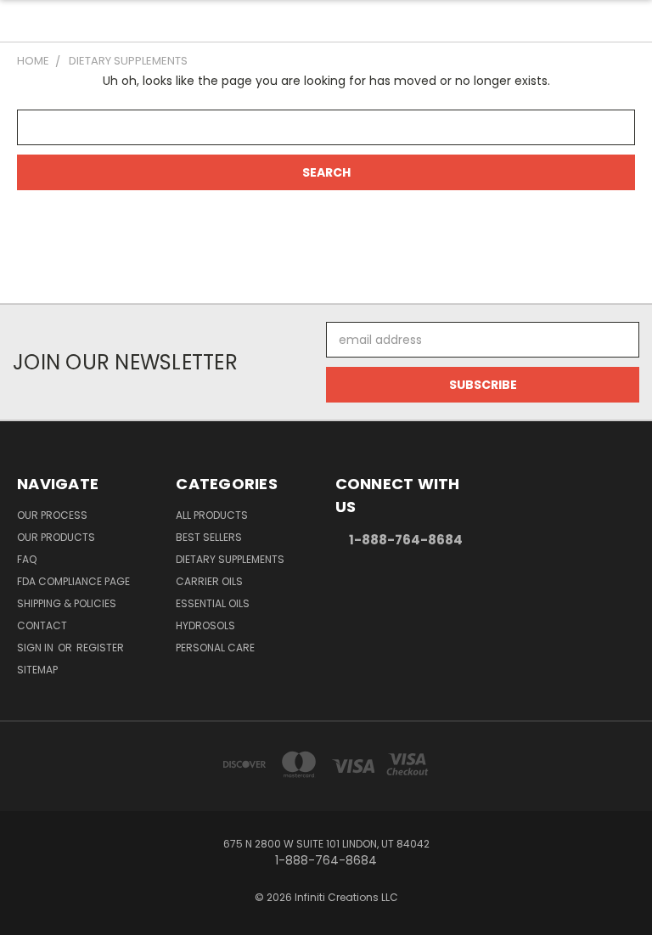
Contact (42, 625)
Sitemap (37, 669)
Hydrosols (205, 625)
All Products (212, 515)
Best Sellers (209, 537)
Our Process (52, 515)
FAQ (27, 559)
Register (100, 647)
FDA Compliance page (73, 581)
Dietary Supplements (230, 559)
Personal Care (215, 647)
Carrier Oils (209, 581)
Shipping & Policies (66, 603)
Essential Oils (213, 603)
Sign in (36, 647)
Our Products (56, 537)
